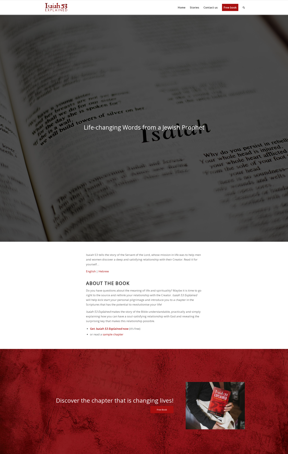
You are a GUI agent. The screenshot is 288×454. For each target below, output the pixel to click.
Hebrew (103, 271)
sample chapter (113, 334)
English (91, 271)
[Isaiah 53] (56, 7)
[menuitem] (182, 7)
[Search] (242, 7)
